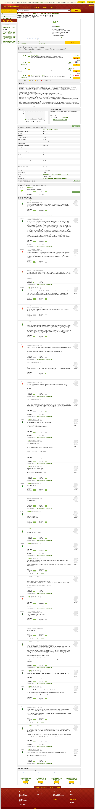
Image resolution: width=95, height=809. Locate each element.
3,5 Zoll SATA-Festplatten (48, 178)
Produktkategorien (7, 11)
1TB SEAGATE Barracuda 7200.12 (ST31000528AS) (41, 779)
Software (21, 799)
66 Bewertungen (54, 21)
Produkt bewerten (75, 192)
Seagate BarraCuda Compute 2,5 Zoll (10, 42)
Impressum (72, 791)
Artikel (37, 791)
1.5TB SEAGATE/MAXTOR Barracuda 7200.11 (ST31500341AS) (25, 779)
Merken (81, 2)
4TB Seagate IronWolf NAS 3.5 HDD (10, 34)
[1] (20, 71)
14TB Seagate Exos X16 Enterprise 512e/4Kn (12, 33)
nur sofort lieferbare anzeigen (24, 51)
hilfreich (38, 215)
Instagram (72, 802)
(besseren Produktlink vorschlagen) (68, 174)
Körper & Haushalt (23, 800)
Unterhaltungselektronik (24, 798)
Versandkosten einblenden (74, 51)
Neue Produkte (22, 794)
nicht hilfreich (42, 215)
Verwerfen (91, 2)
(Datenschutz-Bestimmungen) (43, 2)
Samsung (58, 26)
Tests (37, 794)
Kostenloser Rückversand (58, 795)
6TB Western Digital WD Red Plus (9, 41)
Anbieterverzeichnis (57, 791)
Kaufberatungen (39, 793)
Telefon (20, 801)
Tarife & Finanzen (22, 804)
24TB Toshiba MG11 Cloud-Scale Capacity (11, 38)
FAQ (54, 801)
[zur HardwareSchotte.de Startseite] (10, 6)
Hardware (4, 13)
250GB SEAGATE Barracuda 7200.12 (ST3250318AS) (71, 779)
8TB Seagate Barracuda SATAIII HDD (10, 32)
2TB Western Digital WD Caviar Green (10, 31)
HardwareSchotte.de (21, 13)
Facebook (72, 801)
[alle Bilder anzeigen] (33, 39)
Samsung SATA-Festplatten (52, 129)
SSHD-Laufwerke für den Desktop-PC (10, 27)
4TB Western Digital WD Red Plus (9, 37)
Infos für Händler (56, 794)
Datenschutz (65, 117)
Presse (71, 794)
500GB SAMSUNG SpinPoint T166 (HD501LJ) (9, 21)
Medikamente (22, 803)
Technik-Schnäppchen (23, 791)
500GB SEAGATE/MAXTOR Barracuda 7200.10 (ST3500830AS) (56, 779)
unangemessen (49, 215)
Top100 (20, 793)
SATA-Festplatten (7, 18)
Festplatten (5, 16)
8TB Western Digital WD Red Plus (9, 36)
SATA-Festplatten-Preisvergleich (60, 178)
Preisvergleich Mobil (23, 795)
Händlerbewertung (57, 793)
